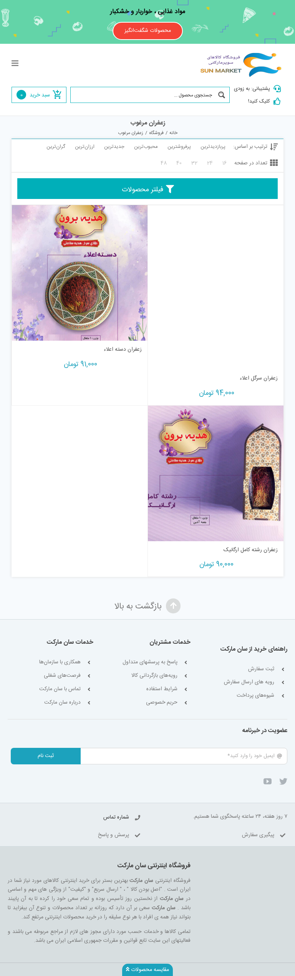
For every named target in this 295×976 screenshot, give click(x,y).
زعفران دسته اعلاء (123, 349)
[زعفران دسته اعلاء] (80, 273)
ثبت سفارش (261, 669)
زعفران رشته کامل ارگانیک (251, 550)
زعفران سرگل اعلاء (259, 378)
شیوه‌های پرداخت (255, 695)
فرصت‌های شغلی (62, 675)
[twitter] (283, 781)
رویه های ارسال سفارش (249, 682)
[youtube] (268, 781)
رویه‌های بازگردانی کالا (154, 675)
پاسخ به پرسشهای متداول (150, 662)
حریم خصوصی (161, 702)
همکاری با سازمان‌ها (60, 662)
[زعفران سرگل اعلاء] (215, 287)
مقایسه (261, 360)
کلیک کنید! (259, 101)
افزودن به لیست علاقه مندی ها (161, 357)
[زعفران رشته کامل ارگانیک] (215, 473)
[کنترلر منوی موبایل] (16, 63)
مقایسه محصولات (149, 969)
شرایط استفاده (161, 689)
